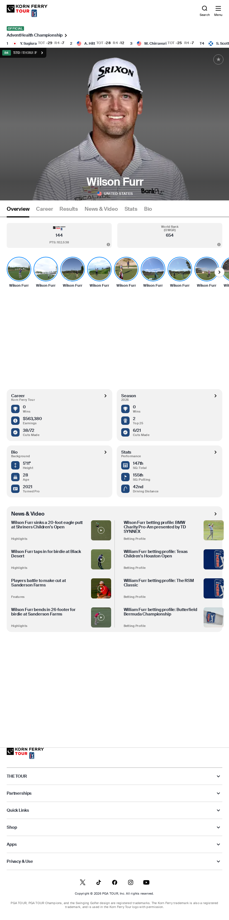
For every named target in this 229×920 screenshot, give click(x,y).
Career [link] (44, 209)
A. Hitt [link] (89, 43)
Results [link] (68, 209)
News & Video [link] (101, 209)
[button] (59, 235)
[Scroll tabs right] (219, 272)
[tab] (18, 211)
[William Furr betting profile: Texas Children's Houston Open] (214, 559)
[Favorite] (218, 59)
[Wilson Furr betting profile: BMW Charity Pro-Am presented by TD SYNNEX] (214, 530)
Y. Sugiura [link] (28, 43)
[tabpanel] (114, 471)
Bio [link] (148, 209)
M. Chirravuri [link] (155, 43)
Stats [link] (131, 209)
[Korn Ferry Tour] (25, 753)
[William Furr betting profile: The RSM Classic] (214, 588)
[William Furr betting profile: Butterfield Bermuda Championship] (214, 617)
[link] (27, 11)
